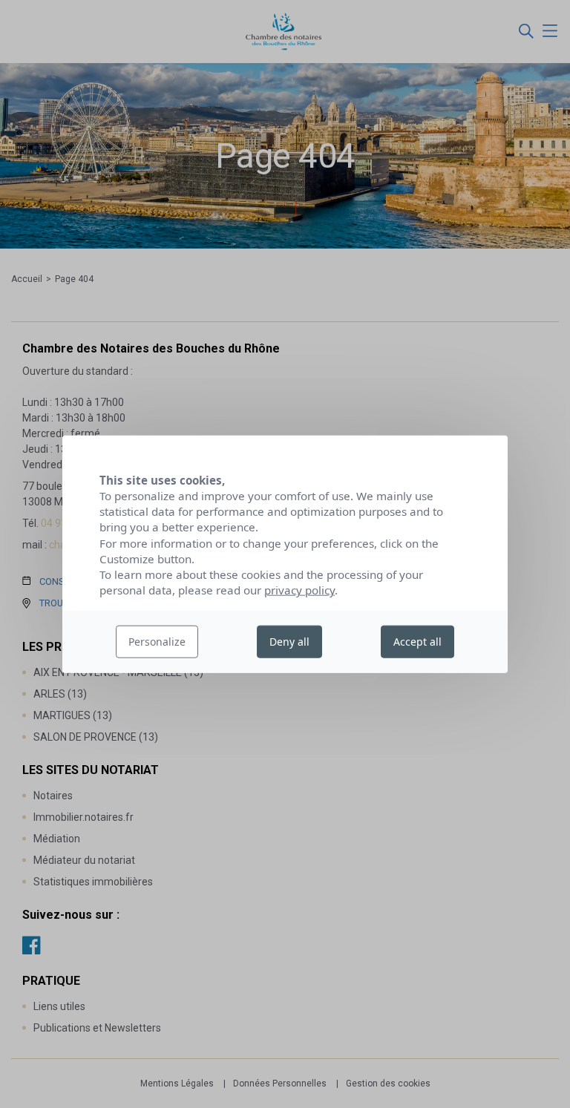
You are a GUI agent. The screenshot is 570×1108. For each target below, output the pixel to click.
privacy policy (299, 590)
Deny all (289, 642)
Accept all (417, 642)
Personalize (157, 642)
